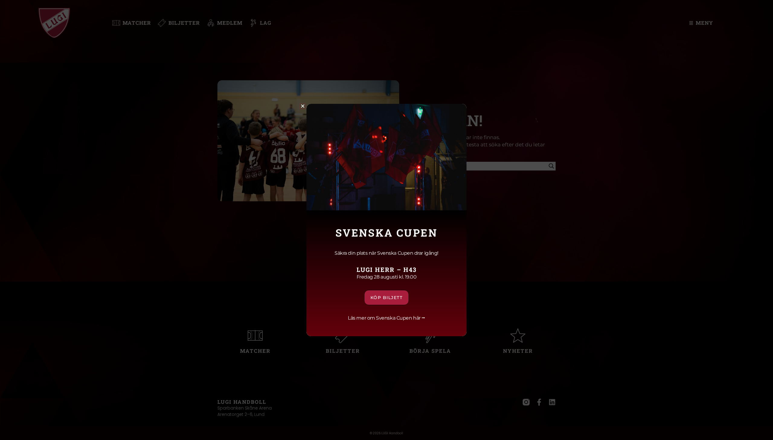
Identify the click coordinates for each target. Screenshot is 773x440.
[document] (386, 220)
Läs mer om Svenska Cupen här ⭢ (386, 318)
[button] (302, 106)
